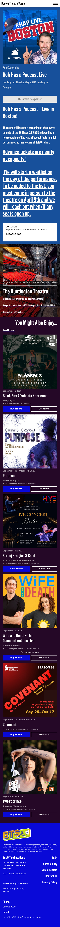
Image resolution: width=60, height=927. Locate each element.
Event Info (44, 409)
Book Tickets (16, 569)
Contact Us (51, 876)
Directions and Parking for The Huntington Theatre (23, 298)
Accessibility (50, 864)
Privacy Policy (49, 882)
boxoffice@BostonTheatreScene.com (22, 917)
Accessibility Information (13, 312)
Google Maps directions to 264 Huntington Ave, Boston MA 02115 (29, 305)
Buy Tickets (16, 409)
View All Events (9, 330)
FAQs (54, 858)
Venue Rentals (49, 870)
